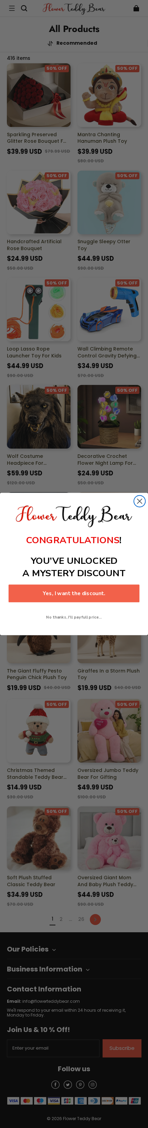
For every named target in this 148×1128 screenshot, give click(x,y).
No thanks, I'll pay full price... (74, 617)
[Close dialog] (139, 501)
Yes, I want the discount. (74, 593)
